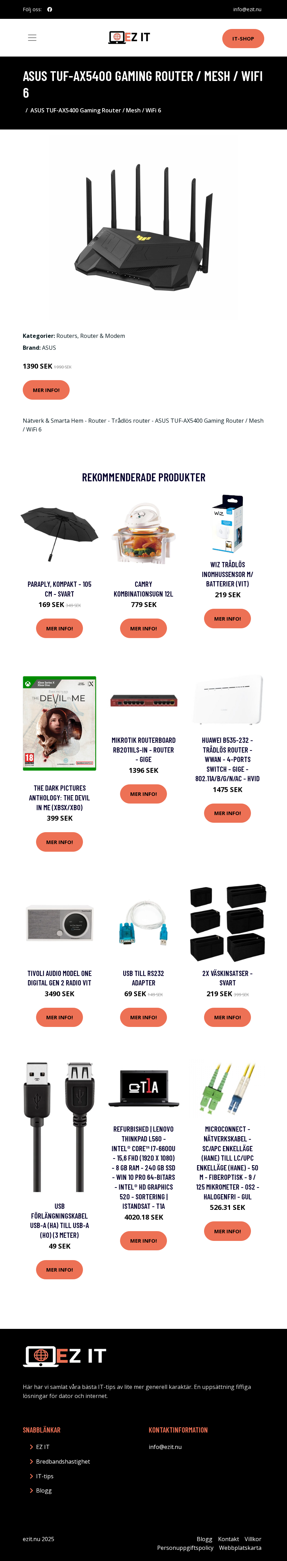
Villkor (253, 1539)
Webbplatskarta (240, 1548)
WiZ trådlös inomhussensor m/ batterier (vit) (227, 574)
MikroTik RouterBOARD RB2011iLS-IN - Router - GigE (144, 749)
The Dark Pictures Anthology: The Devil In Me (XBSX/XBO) (59, 797)
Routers (66, 336)
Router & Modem (102, 336)
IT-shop (243, 38)
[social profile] (49, 9)
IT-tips (45, 1476)
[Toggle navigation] (32, 37)
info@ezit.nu (247, 9)
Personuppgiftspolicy (185, 1548)
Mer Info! (46, 389)
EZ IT (43, 1447)
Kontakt (228, 1539)
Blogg (44, 1490)
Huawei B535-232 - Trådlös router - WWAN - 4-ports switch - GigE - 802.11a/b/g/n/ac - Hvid (227, 759)
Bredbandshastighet (63, 1461)
